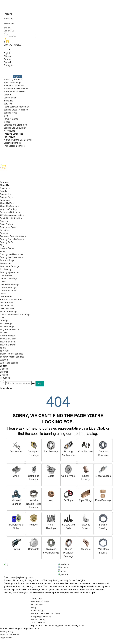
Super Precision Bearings (12, 356)
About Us (8, 18)
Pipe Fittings (6, 323)
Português (8, 65)
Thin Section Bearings (14, 145)
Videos (7, 121)
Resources (9, 23)
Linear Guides (6, 305)
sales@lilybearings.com (22, 577)
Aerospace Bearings (9, 266)
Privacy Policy (6, 631)
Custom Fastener (8, 290)
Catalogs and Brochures (15, 124)
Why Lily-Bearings (12, 82)
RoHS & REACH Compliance (46, 613)
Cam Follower (6, 275)
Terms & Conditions (9, 634)
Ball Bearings (6, 269)
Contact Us (9, 30)
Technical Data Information (16, 106)
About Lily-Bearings (13, 79)
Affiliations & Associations (16, 88)
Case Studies (10, 97)
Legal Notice (6, 637)
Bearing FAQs (10, 112)
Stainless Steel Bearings (11, 353)
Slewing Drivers (7, 344)
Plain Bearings (7, 326)
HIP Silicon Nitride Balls (11, 299)
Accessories (5, 263)
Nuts (2, 317)
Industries (8, 100)
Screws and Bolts (8, 338)
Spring (3, 347)
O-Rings (4, 320)
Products (8, 13)
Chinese (7, 56)
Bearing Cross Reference (16, 109)
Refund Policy (38, 619)
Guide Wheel (6, 296)
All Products (9, 130)
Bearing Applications (9, 272)
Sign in (17, 76)
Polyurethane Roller (9, 329)
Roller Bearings (7, 335)
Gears (3, 293)
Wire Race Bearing (9, 362)
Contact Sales (6, 197)
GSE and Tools (7, 308)
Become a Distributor (14, 85)
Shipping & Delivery (41, 616)
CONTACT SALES (12, 44)
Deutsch (7, 62)
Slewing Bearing (7, 341)
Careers (7, 94)
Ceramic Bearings (12, 142)
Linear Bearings (7, 302)
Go (39, 383)
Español (7, 59)
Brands (7, 27)
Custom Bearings (8, 287)
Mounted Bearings (9, 311)
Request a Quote (40, 601)
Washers (4, 359)
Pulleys (3, 332)
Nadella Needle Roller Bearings (15, 314)
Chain (3, 281)
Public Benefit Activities (15, 91)
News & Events (11, 118)
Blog (6, 115)
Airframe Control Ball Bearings (18, 139)
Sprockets (5, 350)
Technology (37, 610)
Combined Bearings (9, 284)
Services (8, 103)
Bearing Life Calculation (15, 127)
